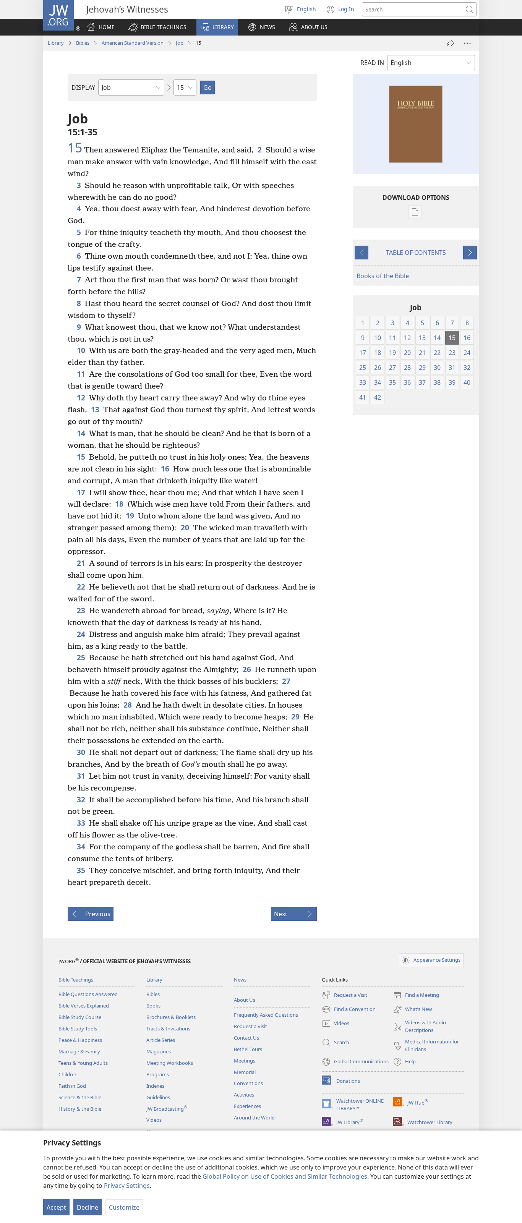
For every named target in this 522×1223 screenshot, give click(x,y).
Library (56, 42)
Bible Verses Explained (83, 1005)
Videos (154, 1119)
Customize (124, 1207)
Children (68, 1074)
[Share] (450, 43)
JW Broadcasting (166, 1108)
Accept (56, 1207)
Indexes (155, 1085)
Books (153, 1005)
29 (295, 716)
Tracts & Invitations (168, 1028)
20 (185, 527)
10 (81, 350)
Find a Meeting (416, 995)
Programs (157, 1074)
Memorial (245, 1072)
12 (81, 397)
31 (81, 775)
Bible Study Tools (77, 1028)
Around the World (254, 1117)
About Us (244, 999)
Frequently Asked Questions (266, 1014)
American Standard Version (133, 42)
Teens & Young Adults (83, 1062)
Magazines (158, 1051)
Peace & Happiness (80, 1040)
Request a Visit (250, 1026)
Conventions (248, 1083)
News (240, 979)
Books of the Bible (383, 276)
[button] (157, 27)
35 (81, 870)
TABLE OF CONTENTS (416, 252)
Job (179, 42)
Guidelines (158, 1097)
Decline (87, 1207)
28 (127, 704)
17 (81, 492)
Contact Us (246, 1037)
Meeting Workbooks (169, 1062)
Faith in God (72, 1085)
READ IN (372, 62)
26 (247, 669)
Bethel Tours (248, 1049)
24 (81, 634)
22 (81, 586)
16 (165, 468)
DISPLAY (83, 87)
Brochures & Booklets (171, 1017)
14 (81, 433)
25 (81, 657)
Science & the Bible (79, 1097)
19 (130, 515)
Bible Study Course (79, 1017)
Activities (244, 1094)
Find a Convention (349, 1010)
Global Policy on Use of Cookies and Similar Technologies (285, 1176)
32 (81, 799)
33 (81, 822)
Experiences (247, 1106)
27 (286, 681)
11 (81, 373)
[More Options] (467, 43)
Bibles (82, 42)
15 (75, 147)
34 (81, 846)
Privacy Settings (127, 1185)
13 (95, 409)
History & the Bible (79, 1108)
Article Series (160, 1040)
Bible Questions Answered (88, 994)
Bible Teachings (75, 979)
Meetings (244, 1060)
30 (81, 752)
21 (81, 563)
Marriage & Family (79, 1051)
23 (81, 610)
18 (119, 503)
